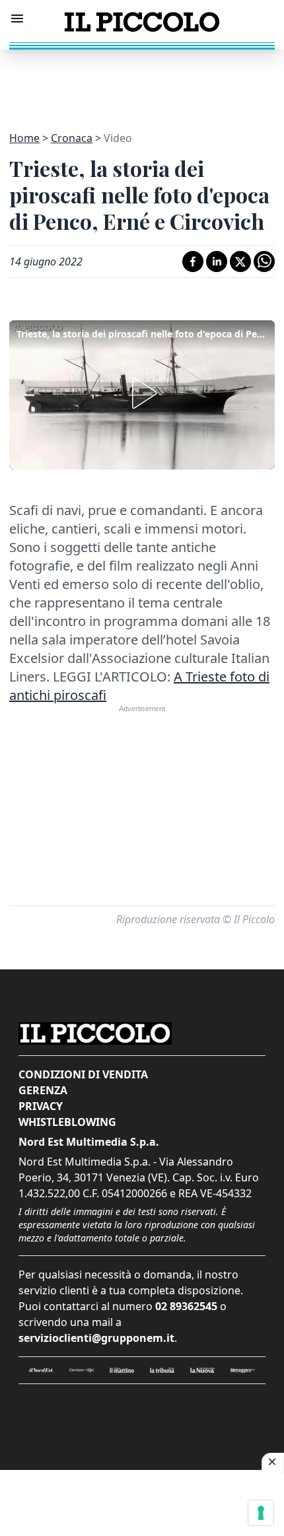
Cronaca (71, 138)
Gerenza (42, 1090)
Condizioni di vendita (83, 1074)
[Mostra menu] (17, 18)
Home (24, 138)
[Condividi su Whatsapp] (264, 261)
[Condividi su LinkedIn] (216, 261)
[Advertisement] (142, 83)
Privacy (40, 1106)
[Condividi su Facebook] (192, 261)
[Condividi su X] (240, 261)
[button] (142, 393)
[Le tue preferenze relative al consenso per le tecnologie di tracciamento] (260, 1512)
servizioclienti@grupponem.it (96, 1338)
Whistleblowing (67, 1122)
